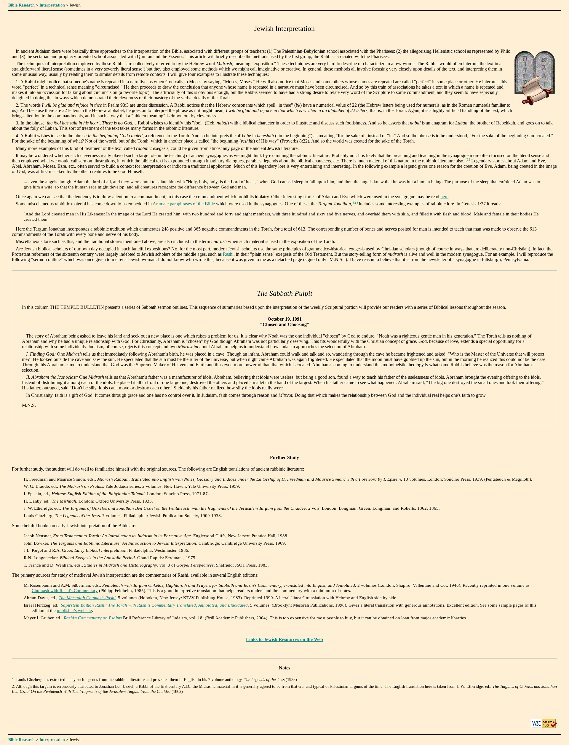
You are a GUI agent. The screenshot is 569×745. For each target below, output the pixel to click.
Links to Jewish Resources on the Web (284, 639)
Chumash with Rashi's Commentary (65, 590)
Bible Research (21, 5)
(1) (468, 159)
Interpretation (52, 5)
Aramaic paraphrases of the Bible (184, 203)
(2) (355, 202)
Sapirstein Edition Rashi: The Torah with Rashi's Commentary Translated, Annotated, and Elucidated (154, 604)
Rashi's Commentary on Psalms (93, 617)
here (444, 196)
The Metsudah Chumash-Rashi (87, 597)
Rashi (228, 254)
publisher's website (74, 610)
